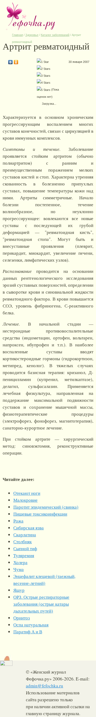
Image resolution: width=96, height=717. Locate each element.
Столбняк (22, 541)
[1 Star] (43, 61)
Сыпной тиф (25, 548)
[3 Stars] (43, 75)
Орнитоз (21, 618)
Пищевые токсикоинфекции (40, 514)
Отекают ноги (26, 493)
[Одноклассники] (16, 61)
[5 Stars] (43, 89)
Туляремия (23, 555)
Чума (18, 569)
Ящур (19, 590)
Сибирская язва (28, 528)
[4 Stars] (43, 82)
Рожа (18, 521)
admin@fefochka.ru (44, 686)
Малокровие (25, 500)
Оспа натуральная (31, 625)
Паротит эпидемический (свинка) (45, 507)
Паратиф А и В (27, 632)
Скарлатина (24, 535)
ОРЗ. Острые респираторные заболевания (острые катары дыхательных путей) (41, 604)
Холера (20, 562)
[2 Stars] (43, 68)
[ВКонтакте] (10, 61)
